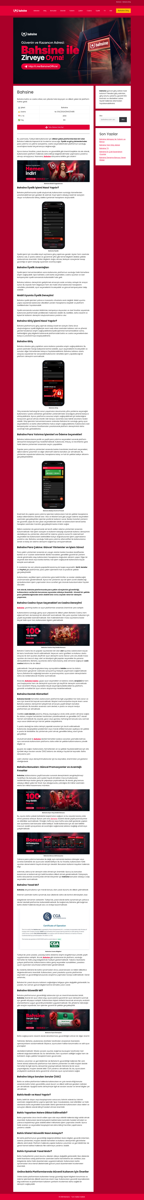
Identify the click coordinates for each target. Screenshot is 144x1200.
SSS (111, 11)
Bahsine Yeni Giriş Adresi (109, 145)
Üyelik (98, 11)
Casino (89, 11)
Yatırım (71, 11)
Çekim (80, 11)
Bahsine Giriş (123, 10)
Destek (62, 11)
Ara (100, 116)
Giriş (44, 11)
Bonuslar (53, 11)
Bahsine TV (104, 148)
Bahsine (36, 11)
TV (105, 11)
